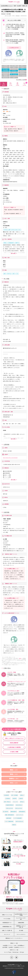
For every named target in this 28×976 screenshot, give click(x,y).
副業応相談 (8, 818)
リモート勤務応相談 (9, 821)
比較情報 (24, 85)
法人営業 (19, 5)
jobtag (20, 658)
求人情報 (10, 85)
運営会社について (9, 938)
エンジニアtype (7, 952)
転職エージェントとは (7, 914)
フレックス (14, 69)
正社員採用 (5, 65)
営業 (15, 5)
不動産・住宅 (25, 5)
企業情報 (17, 85)
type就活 (11, 947)
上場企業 (22, 67)
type (15, 945)
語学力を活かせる (5, 77)
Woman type (15, 952)
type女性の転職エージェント (7, 5)
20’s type (22, 952)
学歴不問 (14, 67)
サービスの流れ (7, 918)
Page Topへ (25, 847)
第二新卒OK (14, 72)
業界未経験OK (5, 74)
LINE (16, 957)
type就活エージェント (19, 947)
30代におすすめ (5, 72)
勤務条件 (3, 85)
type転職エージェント (8, 945)
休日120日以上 (14, 70)
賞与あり (22, 69)
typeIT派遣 (4, 947)
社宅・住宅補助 (14, 65)
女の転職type (21, 945)
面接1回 (14, 77)
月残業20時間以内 (5, 70)
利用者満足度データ (7, 922)
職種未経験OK (22, 72)
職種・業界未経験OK (14, 74)
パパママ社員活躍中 (18, 818)
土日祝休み (5, 67)
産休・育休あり (5, 69)
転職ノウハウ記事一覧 (7, 930)
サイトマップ (7, 934)
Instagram (11, 957)
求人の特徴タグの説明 (20, 79)
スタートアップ (22, 74)
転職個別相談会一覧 (7, 926)
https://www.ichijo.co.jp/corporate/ (10, 457)
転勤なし (22, 65)
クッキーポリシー (18, 938)
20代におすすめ (22, 70)
